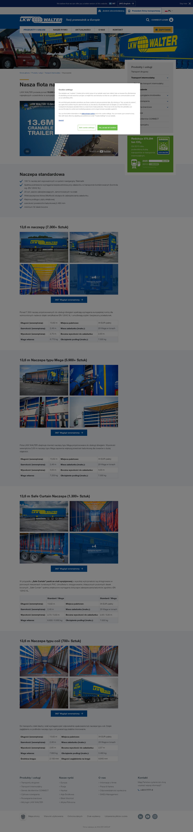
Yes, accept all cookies (107, 128)
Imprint (61, 120)
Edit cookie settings (86, 128)
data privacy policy (88, 114)
